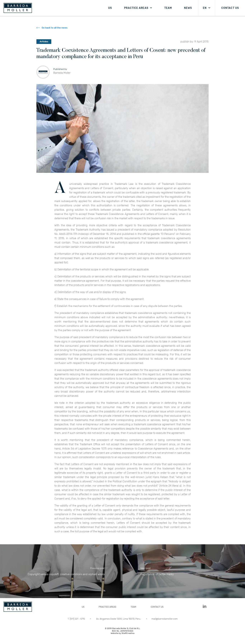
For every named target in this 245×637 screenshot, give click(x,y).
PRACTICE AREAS (136, 8)
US (110, 8)
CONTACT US (230, 8)
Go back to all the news (54, 27)
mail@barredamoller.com (165, 618)
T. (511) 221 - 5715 (76, 618)
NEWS (188, 8)
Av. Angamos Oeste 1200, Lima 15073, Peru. (119, 618)
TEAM (168, 8)
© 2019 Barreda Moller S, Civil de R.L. (122, 630)
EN (205, 8)
